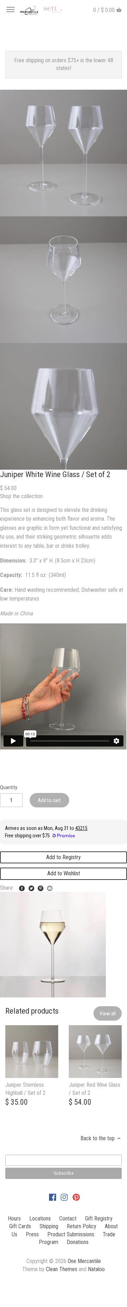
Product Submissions (70, 1234)
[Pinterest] (76, 1197)
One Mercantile (84, 1261)
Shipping (49, 1226)
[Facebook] (52, 1197)
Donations (78, 1242)
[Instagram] (64, 1197)
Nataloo (96, 1269)
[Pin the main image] (40, 887)
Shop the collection (21, 496)
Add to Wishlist (63, 873)
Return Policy (81, 1226)
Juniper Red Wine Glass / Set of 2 (94, 1088)
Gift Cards (20, 1226)
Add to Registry (63, 857)
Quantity (8, 788)
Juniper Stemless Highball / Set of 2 (25, 1088)
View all (107, 1013)
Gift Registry (99, 1218)
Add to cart (49, 800)
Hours (14, 1218)
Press (32, 1234)
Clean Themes (61, 1269)
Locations (40, 1218)
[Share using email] (50, 887)
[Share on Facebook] (22, 887)
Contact (68, 1218)
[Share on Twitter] (31, 887)
